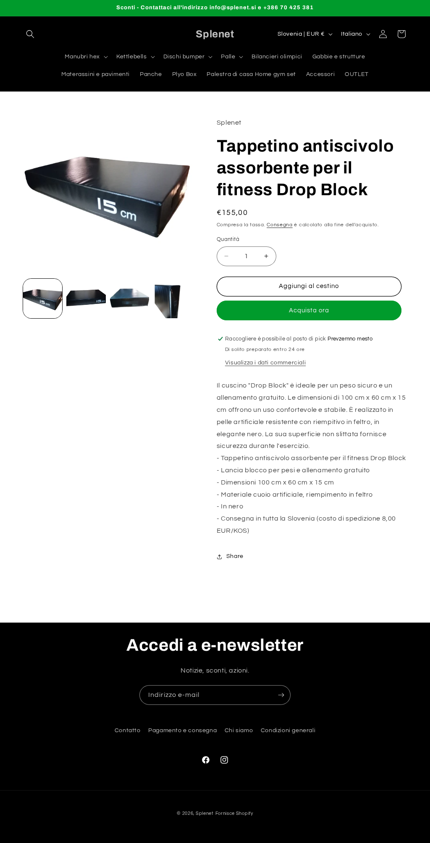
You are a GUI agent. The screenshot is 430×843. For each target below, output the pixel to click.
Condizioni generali (288, 730)
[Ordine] (281, 695)
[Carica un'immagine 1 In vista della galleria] (42, 298)
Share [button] (235, 556)
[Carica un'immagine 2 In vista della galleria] (85, 298)
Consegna (280, 225)
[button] (30, 34)
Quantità (228, 239)
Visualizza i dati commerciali (265, 363)
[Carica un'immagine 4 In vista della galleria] (172, 298)
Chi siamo (239, 730)
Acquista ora (309, 310)
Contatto (128, 730)
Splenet (205, 813)
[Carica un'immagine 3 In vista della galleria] (129, 298)
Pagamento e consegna (182, 730)
